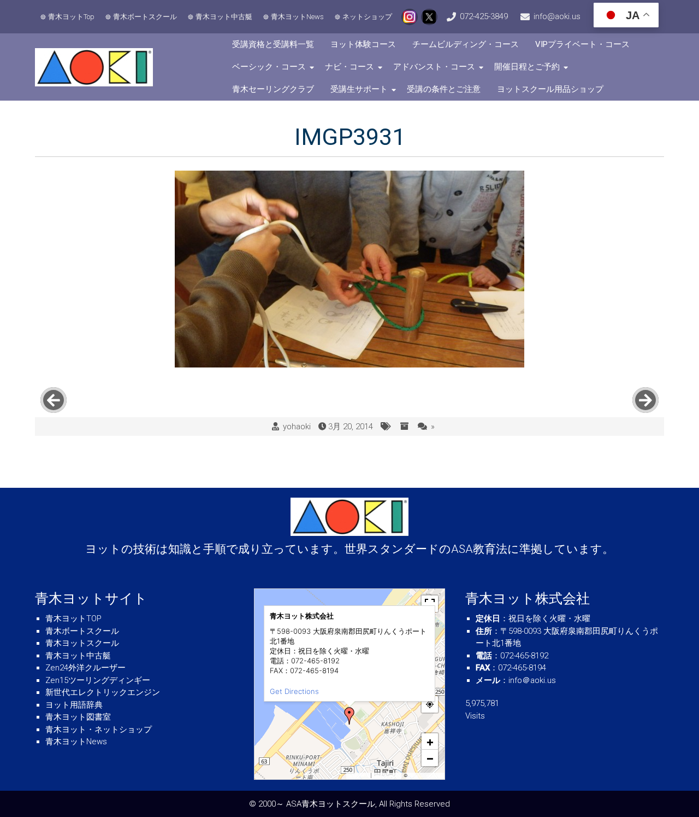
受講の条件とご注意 (444, 89)
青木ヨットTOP (73, 618)
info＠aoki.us (532, 680)
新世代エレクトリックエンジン (102, 692)
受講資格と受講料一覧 (273, 44)
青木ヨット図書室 (78, 717)
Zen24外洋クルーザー (85, 668)
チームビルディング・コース (465, 44)
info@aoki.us (557, 16)
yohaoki (297, 426)
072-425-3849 (484, 16)
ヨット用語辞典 (74, 705)
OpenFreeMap (387, 775)
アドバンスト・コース (434, 67)
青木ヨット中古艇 (224, 17)
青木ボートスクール (145, 17)
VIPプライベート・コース (582, 44)
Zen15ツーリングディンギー (97, 680)
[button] (349, 716)
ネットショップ (367, 17)
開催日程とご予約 (527, 67)
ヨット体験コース (363, 44)
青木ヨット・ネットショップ (98, 729)
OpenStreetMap (425, 775)
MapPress (359, 775)
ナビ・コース (349, 67)
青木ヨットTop (71, 17)
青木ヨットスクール (82, 643)
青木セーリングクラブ (273, 89)
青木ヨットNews (297, 17)
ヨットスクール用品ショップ (550, 89)
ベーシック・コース (269, 67)
